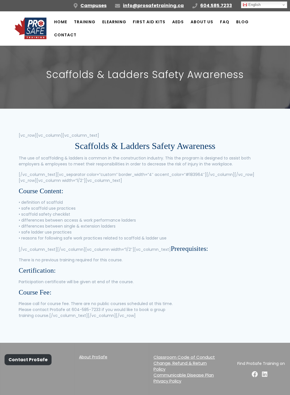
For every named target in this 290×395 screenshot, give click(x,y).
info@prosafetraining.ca (153, 5)
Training (84, 22)
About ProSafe (93, 357)
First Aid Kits (149, 22)
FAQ (224, 22)
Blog (242, 22)
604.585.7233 (216, 5)
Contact (65, 35)
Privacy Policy (167, 381)
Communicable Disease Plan (183, 375)
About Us (202, 22)
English (254, 5)
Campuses (93, 5)
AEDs (178, 22)
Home (60, 22)
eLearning (114, 22)
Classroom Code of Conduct (184, 357)
